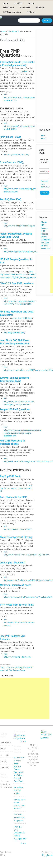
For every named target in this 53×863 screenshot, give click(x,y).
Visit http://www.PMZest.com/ (16, 154)
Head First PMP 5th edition (18, 790)
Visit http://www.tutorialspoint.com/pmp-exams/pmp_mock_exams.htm (19, 401)
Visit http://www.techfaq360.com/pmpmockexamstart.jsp (26, 224)
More (23, 741)
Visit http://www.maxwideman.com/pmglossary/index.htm (27, 553)
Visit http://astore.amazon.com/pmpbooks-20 (16, 488)
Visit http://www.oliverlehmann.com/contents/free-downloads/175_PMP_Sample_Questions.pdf (20, 274)
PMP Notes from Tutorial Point (17, 604)
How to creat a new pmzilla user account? (19, 804)
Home (5, 3)
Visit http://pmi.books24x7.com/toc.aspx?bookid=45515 (19, 97)
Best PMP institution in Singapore (19, 817)
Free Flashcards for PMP (13, 497)
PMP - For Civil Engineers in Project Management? (20, 832)
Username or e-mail (43, 161)
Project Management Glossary (16, 537)
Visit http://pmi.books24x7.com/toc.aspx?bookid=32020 (19, 126)
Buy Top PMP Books (10, 476)
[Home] (1, 18)
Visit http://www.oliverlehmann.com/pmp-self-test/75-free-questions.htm (20, 301)
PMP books (30, 12)
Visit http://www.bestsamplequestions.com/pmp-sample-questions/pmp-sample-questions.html (23, 431)
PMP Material (8, 7)
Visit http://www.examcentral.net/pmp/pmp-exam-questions (21, 188)
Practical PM (25, 7)
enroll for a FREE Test (22, 318)
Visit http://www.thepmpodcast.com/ (17, 655)
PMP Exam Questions (12, 12)
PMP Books (43, 137)
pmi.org (24, 71)
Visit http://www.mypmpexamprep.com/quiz (21, 250)
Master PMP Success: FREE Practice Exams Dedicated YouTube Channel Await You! (45, 235)
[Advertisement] (24, 698)
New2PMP (18, 3)
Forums (31, 3)
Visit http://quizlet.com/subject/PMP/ (17, 528)
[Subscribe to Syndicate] (20, 738)
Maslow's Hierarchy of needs (15, 585)
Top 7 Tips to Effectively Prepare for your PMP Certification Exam (16, 669)
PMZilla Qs (40, 7)
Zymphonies (47, 855)
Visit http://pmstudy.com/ (14, 332)
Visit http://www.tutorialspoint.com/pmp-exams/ (19, 622)
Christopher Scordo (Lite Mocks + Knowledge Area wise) (17, 63)
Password (44, 171)
